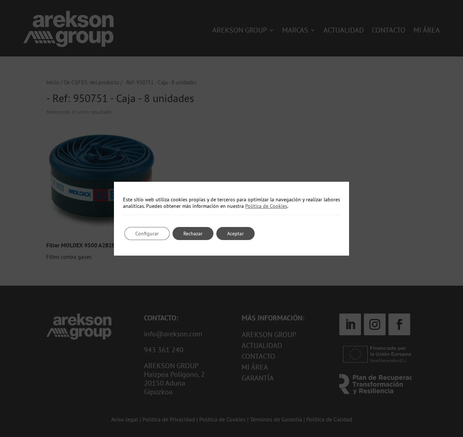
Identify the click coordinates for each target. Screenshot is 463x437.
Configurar (147, 233)
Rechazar (193, 233)
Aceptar (235, 233)
